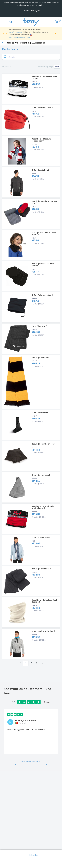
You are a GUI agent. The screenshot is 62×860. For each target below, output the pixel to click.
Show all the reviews (29, 762)
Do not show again (31, 10)
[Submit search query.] (5, 56)
